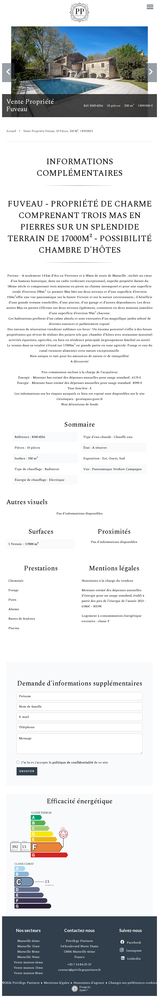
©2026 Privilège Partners (21, 982)
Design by (84, 988)
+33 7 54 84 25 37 (79, 964)
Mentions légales (56, 982)
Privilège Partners (79, 940)
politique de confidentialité (72, 762)
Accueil (11, 131)
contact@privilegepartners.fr (79, 969)
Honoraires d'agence (88, 982)
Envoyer (27, 771)
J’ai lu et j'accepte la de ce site (64, 762)
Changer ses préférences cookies (132, 982)
